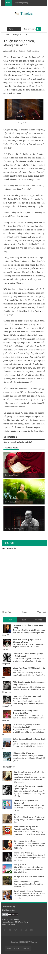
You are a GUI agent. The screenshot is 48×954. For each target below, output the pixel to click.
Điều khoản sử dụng (8, 910)
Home (24, 612)
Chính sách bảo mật (8, 906)
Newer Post (6, 612)
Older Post (41, 612)
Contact (17, 948)
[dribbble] (26, 930)
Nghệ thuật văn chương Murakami (28, 891)
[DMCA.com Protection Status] (10, 915)
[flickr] (20, 930)
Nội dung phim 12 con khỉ (23, 753)
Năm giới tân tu (20, 865)
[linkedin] (31, 930)
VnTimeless (33, 942)
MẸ (15, 815)
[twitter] (10, 930)
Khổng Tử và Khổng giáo (24, 853)
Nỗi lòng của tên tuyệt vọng (25, 841)
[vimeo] (15, 930)
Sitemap (26, 948)
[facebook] (4, 930)
